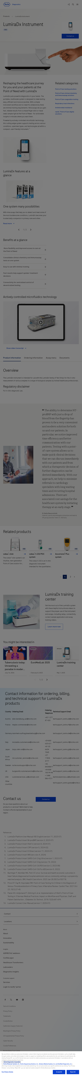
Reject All (72, 1072)
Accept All (59, 1072)
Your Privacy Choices (7, 1072)
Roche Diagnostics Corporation (12, 1062)
